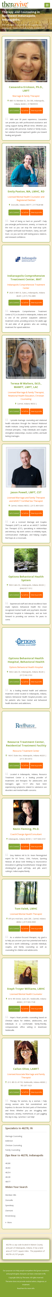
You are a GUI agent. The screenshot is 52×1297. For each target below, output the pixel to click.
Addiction (9, 1141)
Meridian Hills (10, 1195)
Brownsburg (10, 1216)
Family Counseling (12, 1150)
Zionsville (9, 1200)
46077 (7, 1181)
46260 (7, 1168)
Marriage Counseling (13, 1136)
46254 (7, 1172)
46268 (7, 1163)
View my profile (36, 110)
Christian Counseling (13, 1145)
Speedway (9, 1205)
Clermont (9, 1210)
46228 (7, 1177)
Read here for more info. (26, 1288)
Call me (25, 110)
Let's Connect (14, 110)
